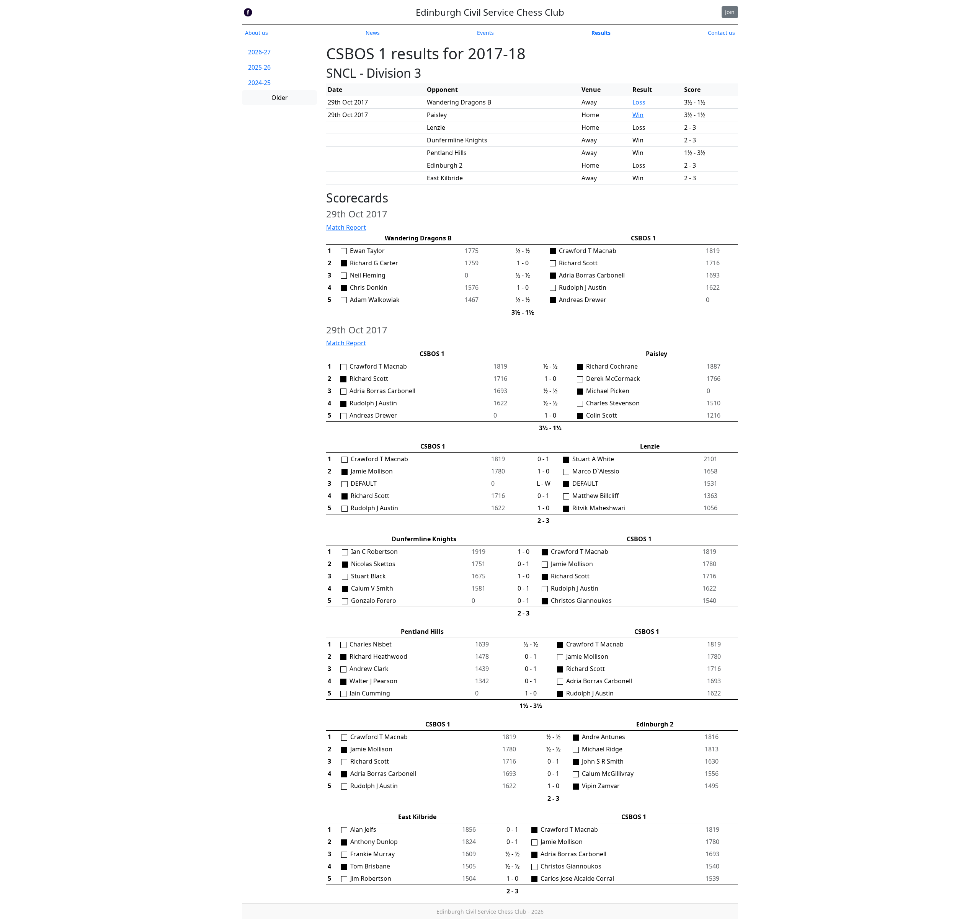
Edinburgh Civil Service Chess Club (490, 12)
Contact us (721, 32)
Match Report (346, 227)
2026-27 (259, 52)
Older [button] (279, 97)
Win (638, 115)
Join (730, 12)
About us (256, 32)
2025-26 (259, 67)
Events (485, 32)
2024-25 (259, 82)
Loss (638, 102)
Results (601, 32)
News (373, 32)
